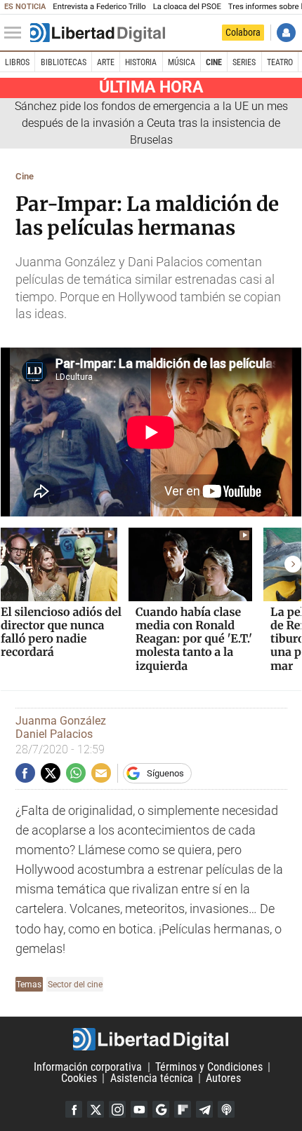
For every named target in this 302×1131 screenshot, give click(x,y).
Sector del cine (75, 984)
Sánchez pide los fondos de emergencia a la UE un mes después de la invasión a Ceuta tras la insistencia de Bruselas (151, 123)
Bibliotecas (63, 62)
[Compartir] (25, 773)
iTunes (226, 1109)
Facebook (73, 1109)
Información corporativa (88, 1067)
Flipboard (182, 1109)
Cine (214, 62)
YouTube (139, 1109)
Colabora (243, 32)
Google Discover (160, 1109)
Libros (17, 62)
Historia (141, 62)
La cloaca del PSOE (187, 6)
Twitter (95, 1109)
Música (181, 62)
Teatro (280, 62)
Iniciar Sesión (286, 32)
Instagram (117, 1109)
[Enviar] (76, 773)
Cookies (79, 1078)
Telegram (204, 1109)
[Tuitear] (50, 773)
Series (244, 62)
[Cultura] (97, 33)
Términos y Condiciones (209, 1067)
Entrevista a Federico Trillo (99, 6)
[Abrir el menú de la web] (16, 33)
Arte (105, 62)
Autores (223, 1078)
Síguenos (165, 773)
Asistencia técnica (151, 1078)
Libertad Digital (151, 1039)
